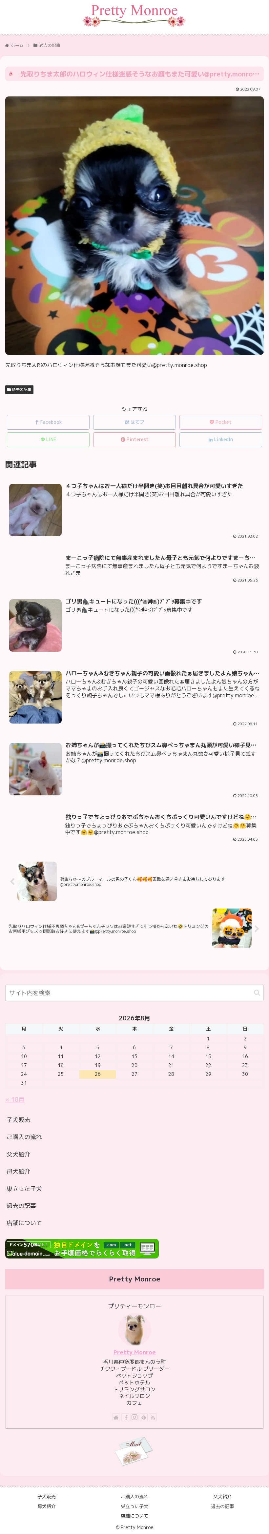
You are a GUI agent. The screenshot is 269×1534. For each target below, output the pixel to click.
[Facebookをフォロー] (125, 1417)
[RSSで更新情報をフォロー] (153, 1417)
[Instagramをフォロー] (134, 1417)
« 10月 (14, 1099)
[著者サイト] (116, 1417)
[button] (257, 992)
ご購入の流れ (24, 1137)
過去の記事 (21, 389)
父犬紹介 (18, 1154)
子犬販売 (18, 1120)
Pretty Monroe (135, 1352)
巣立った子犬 (24, 1189)
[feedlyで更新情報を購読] (144, 1417)
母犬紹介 (18, 1171)
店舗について (24, 1223)
